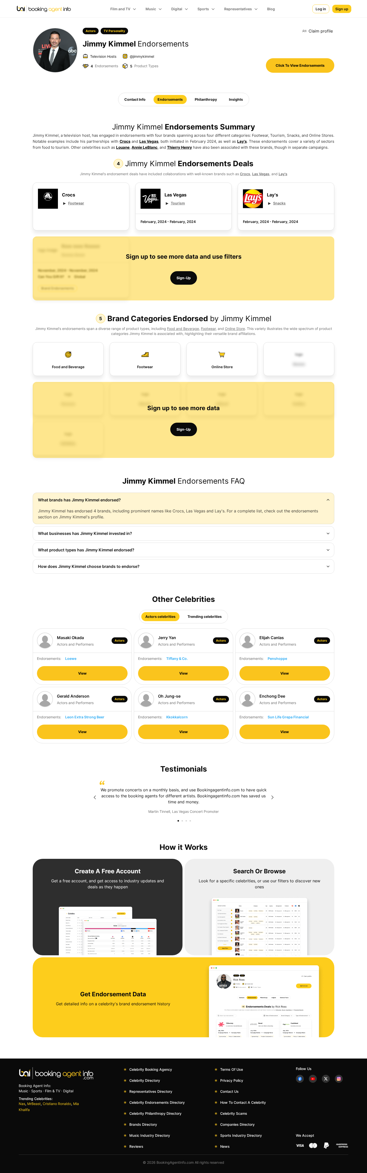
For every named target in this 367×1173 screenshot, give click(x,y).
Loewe (70, 658)
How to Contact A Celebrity (243, 1102)
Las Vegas (148, 141)
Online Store (235, 328)
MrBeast (34, 1104)
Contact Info (135, 99)
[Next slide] (272, 797)
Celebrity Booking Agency (150, 1069)
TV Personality (114, 31)
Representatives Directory (150, 1091)
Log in (321, 9)
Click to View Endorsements (300, 65)
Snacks (279, 203)
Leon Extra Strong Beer (84, 717)
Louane (123, 147)
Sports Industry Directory (241, 1135)
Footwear (76, 203)
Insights (236, 99)
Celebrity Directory (144, 1080)
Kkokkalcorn (177, 717)
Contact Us (229, 1091)
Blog (271, 9)
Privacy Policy (231, 1080)
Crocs (125, 141)
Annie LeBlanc (145, 147)
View (82, 673)
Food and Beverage (183, 328)
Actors (91, 31)
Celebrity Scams (233, 1113)
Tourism (178, 203)
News (225, 1146)
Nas (22, 1104)
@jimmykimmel (142, 56)
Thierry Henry (179, 147)
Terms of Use (231, 1069)
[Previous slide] (95, 797)
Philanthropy (206, 99)
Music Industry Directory (149, 1135)
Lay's (242, 141)
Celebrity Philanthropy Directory (155, 1113)
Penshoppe (277, 658)
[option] (183, 797)
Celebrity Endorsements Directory (157, 1102)
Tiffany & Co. (177, 658)
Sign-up (184, 278)
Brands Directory (143, 1124)
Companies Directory (237, 1124)
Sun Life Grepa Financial (288, 717)
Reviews (136, 1146)
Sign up (341, 9)
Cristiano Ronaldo (57, 1104)
